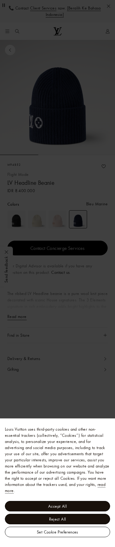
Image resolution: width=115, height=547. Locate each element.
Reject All (57, 519)
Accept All (57, 506)
